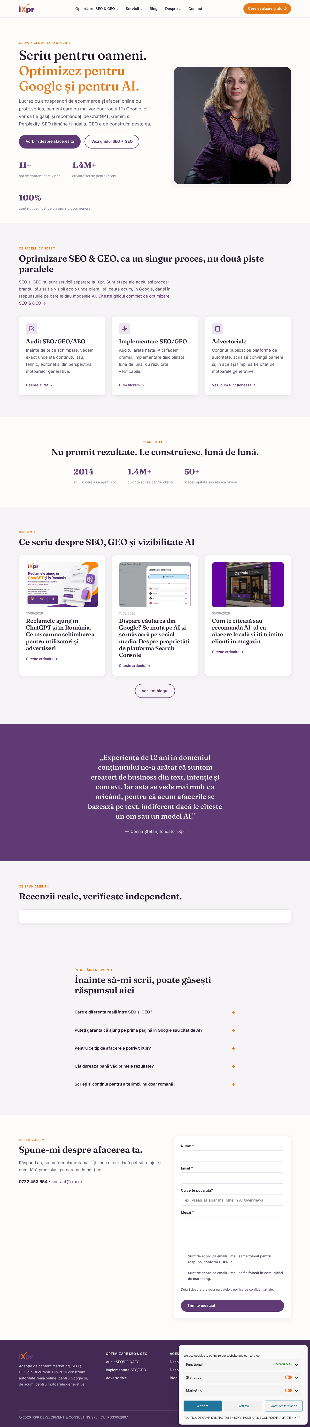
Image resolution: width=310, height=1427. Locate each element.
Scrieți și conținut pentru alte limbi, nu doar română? (125, 1084)
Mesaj (187, 1212)
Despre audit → (39, 385)
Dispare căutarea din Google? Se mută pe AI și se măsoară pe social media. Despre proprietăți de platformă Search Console (154, 638)
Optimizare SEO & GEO (95, 8)
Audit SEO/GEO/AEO (123, 1362)
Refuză (243, 1406)
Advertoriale (116, 1378)
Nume (187, 1146)
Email (187, 1168)
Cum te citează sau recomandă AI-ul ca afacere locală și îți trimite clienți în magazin (247, 631)
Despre (171, 8)
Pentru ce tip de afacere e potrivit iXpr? (113, 1048)
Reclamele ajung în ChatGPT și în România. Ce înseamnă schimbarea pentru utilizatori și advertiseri (60, 634)
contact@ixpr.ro (66, 1181)
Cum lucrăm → (131, 385)
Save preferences (284, 1406)
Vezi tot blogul (155, 691)
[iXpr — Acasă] (26, 8)
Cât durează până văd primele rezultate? (114, 1066)
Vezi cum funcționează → (234, 385)
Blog (153, 8)
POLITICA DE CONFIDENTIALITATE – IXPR (212, 1417)
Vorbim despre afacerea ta (50, 141)
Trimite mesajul (201, 1305)
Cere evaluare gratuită (267, 8)
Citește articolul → (42, 659)
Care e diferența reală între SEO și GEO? (113, 1012)
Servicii (132, 8)
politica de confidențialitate (253, 1289)
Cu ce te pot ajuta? (197, 1190)
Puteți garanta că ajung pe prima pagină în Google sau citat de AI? (138, 1030)
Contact (195, 8)
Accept (202, 1406)
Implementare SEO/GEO (126, 1370)
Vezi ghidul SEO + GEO (112, 141)
